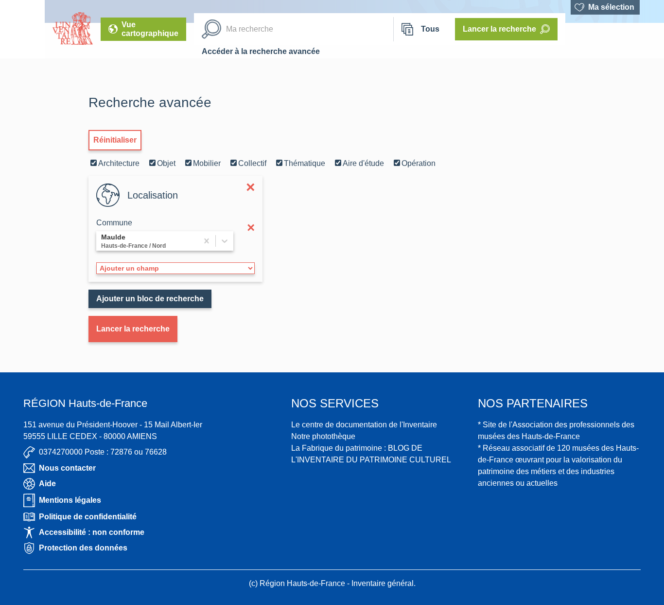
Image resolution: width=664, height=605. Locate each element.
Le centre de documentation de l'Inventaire (364, 425)
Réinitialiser (115, 140)
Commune (114, 223)
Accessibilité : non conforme (91, 532)
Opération (419, 163)
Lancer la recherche (133, 329)
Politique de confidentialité (88, 517)
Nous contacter (67, 468)
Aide (47, 483)
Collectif (252, 163)
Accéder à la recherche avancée (261, 51)
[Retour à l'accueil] (22, 29)
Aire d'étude (363, 163)
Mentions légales (70, 500)
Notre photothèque (323, 436)
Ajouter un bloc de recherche (150, 298)
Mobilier (207, 163)
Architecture (119, 163)
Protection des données (83, 548)
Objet (166, 163)
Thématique (304, 163)
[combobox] (102, 241)
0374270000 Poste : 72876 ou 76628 (103, 452)
